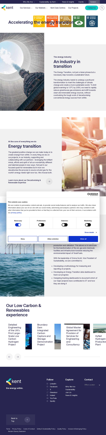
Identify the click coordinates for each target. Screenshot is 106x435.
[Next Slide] (17, 357)
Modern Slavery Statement (17, 431)
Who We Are (70, 387)
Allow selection (53, 239)
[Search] (102, 8)
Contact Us (92, 8)
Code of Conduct (29, 429)
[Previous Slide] (9, 357)
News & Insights (71, 395)
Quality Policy (61, 429)
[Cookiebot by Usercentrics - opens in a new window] (89, 194)
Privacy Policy (16, 429)
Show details (89, 232)
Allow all (83, 239)
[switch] (41, 224)
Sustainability (70, 389)
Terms (8, 429)
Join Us (68, 392)
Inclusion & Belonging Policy (77, 429)
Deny (23, 239)
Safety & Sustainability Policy (46, 429)
